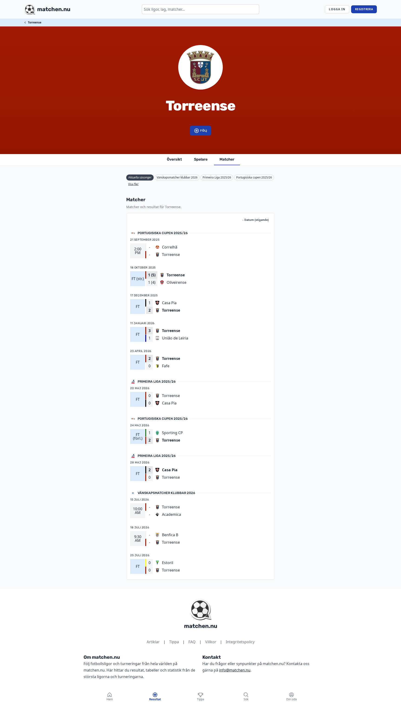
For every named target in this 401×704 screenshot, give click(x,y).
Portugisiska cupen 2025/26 (254, 177)
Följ (203, 130)
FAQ (192, 641)
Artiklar (153, 641)
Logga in (337, 9)
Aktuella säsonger (140, 177)
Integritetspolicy (240, 641)
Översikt (174, 159)
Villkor (210, 641)
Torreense (34, 22)
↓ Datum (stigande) (255, 220)
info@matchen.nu (234, 670)
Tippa (174, 641)
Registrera (364, 9)
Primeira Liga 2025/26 (217, 177)
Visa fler (133, 184)
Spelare (200, 159)
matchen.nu (200, 626)
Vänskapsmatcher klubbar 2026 (177, 177)
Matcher (227, 159)
